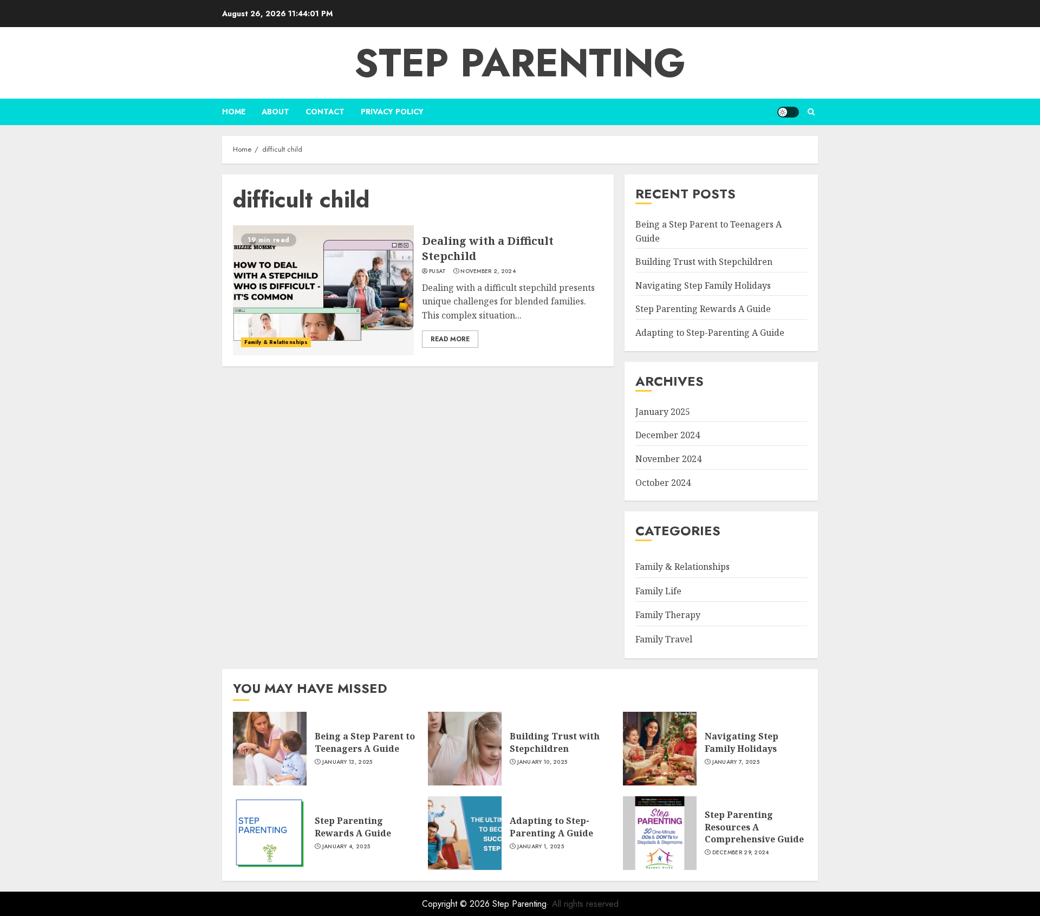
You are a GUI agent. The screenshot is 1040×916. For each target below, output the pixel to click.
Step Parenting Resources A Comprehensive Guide (754, 827)
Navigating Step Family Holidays (703, 285)
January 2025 (662, 412)
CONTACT (325, 111)
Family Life (658, 591)
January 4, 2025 (346, 846)
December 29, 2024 (740, 852)
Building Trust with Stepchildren (703, 262)
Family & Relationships (276, 342)
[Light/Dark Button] (788, 112)
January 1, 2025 (540, 846)
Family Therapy (667, 615)
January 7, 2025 (736, 762)
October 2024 (663, 483)
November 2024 (668, 459)
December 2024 (667, 435)
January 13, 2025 (347, 762)
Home (233, 111)
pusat (437, 271)
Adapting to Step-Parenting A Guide (709, 333)
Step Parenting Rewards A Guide (703, 309)
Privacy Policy (392, 111)
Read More (450, 339)
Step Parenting (520, 63)
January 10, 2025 (542, 762)
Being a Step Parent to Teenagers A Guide (365, 742)
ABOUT (275, 111)
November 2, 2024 (488, 271)
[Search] (811, 111)
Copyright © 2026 (457, 904)
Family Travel (663, 639)
